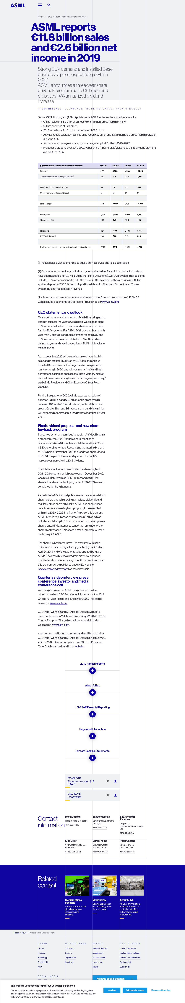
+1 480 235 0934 (73, 851)
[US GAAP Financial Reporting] (92, 714)
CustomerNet (125, 962)
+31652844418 (72, 825)
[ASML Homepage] (18, 5)
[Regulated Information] (92, 736)
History (41, 948)
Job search (69, 948)
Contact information (128, 948)
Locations (69, 962)
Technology (42, 958)
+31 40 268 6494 (100, 851)
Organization (70, 958)
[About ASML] (92, 692)
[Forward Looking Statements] (92, 758)
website (79, 646)
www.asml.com (110, 301)
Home (41, 16)
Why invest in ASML (100, 948)
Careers (68, 953)
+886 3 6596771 (127, 851)
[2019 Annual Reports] (92, 670)
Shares (95, 967)
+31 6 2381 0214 (99, 827)
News (49, 16)
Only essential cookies (135, 990)
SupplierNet (124, 967)
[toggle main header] (40, 5)
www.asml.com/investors (53, 569)
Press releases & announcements (70, 16)
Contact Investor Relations (130, 958)
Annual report (97, 953)
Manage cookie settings (161, 990)
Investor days (97, 962)
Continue (112, 990)
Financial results (98, 958)
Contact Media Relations (129, 953)
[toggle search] (49, 5)
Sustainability (43, 962)
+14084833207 (127, 833)
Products (41, 953)
